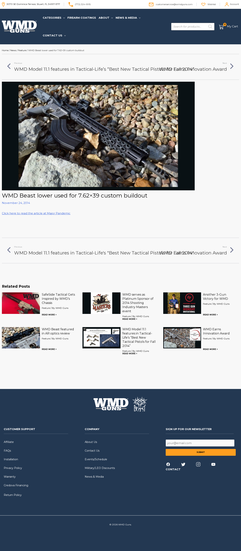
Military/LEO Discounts (100, 468)
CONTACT (173, 469)
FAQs (7, 450)
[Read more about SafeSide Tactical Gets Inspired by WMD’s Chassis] (21, 303)
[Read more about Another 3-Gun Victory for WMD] (182, 303)
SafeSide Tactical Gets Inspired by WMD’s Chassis (58, 299)
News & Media (94, 476)
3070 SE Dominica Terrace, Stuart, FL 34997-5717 (32, 4)
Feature (22, 50)
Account (234, 4)
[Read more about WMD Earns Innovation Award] (182, 337)
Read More (48, 315)
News (13, 50)
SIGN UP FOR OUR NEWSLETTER (189, 429)
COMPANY (92, 429)
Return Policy (13, 495)
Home (5, 50)
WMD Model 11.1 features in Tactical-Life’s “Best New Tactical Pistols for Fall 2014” (139, 337)
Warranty (10, 476)
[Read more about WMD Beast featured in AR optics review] (21, 337)
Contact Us (92, 450)
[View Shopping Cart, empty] (228, 26)
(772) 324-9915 (83, 4)
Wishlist (211, 4)
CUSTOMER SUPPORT (19, 429)
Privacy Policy (13, 468)
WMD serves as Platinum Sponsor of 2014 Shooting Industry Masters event (137, 303)
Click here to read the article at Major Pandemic (36, 213)
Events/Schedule (96, 459)
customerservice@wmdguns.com (174, 4)
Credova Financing (16, 485)
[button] (63, 17)
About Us (91, 442)
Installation (11, 459)
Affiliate (9, 442)
